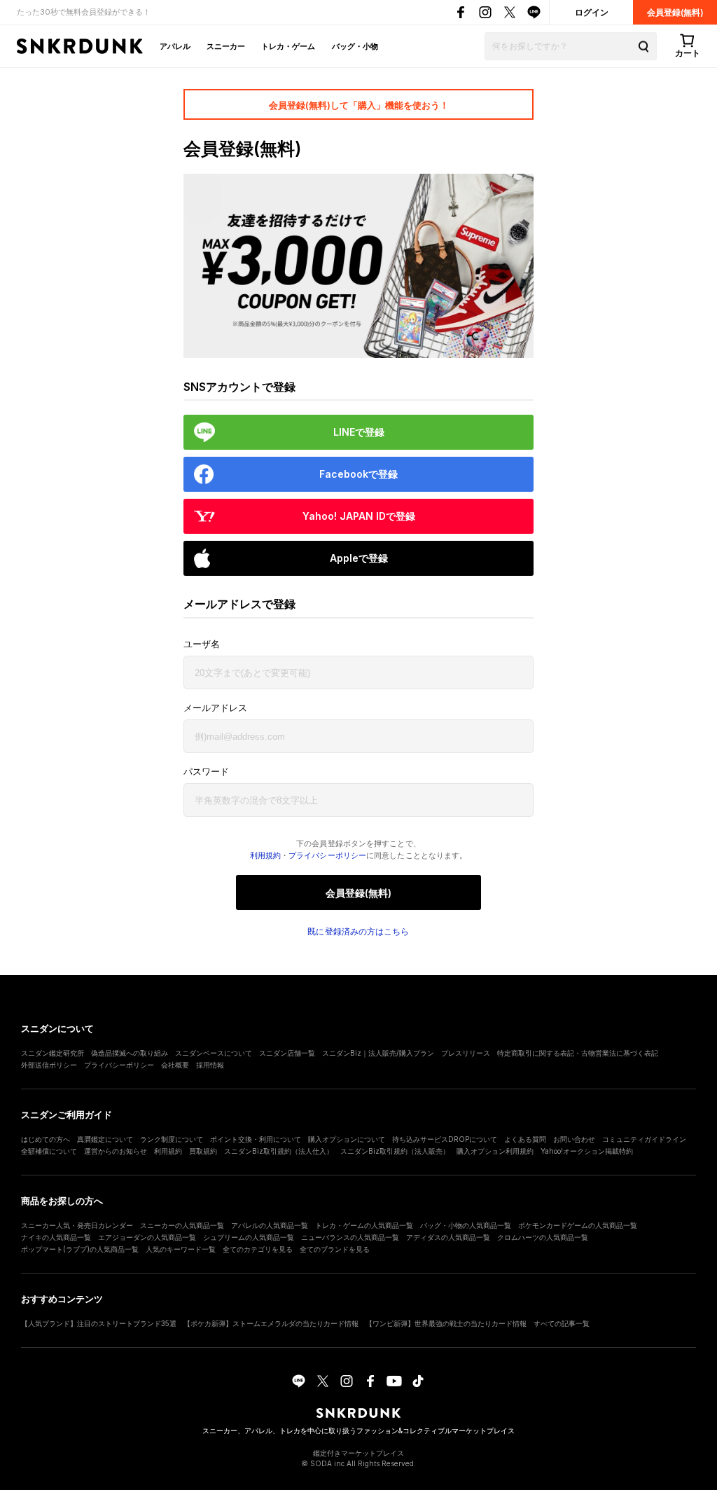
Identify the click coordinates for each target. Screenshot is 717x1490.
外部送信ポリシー (49, 1065)
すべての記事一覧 (562, 1323)
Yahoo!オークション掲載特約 (587, 1151)
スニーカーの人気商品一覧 (182, 1225)
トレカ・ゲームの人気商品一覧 (364, 1225)
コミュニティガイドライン (644, 1139)
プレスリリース (465, 1053)
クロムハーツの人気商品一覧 (542, 1237)
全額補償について (49, 1151)
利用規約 (265, 855)
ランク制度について (171, 1139)
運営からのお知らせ (115, 1151)
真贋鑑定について (105, 1139)
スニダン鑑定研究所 (52, 1053)
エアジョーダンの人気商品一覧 (147, 1237)
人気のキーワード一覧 (181, 1249)
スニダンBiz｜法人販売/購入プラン (378, 1053)
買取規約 (203, 1151)
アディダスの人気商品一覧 (448, 1237)
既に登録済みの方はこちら (358, 932)
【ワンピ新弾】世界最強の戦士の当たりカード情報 (446, 1323)
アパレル (175, 46)
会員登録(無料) (675, 12)
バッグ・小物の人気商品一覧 (465, 1225)
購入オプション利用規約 (495, 1151)
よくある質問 (525, 1139)
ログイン (591, 12)
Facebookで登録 (358, 474)
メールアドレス (215, 707)
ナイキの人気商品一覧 (56, 1237)
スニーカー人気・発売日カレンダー (77, 1225)
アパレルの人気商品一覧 (269, 1225)
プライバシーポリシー (327, 855)
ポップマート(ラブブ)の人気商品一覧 (80, 1249)
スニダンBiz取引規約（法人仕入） (278, 1151)
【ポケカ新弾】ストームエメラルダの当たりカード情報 (270, 1323)
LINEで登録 (358, 432)
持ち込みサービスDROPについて (444, 1139)
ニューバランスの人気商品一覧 (350, 1237)
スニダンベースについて (213, 1053)
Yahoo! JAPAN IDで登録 (358, 516)
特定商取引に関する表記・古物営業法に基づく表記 (577, 1053)
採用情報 (210, 1065)
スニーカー (226, 46)
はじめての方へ (45, 1139)
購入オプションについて (346, 1139)
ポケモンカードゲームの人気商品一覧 (577, 1225)
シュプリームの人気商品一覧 (248, 1237)
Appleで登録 (359, 558)
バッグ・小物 (355, 46)
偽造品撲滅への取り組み (129, 1053)
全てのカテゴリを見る (258, 1249)
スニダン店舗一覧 (287, 1053)
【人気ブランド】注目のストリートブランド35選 (98, 1323)
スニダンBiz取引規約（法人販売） (395, 1151)
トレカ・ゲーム (288, 46)
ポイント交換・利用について (255, 1139)
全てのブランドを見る (335, 1249)
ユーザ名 (201, 644)
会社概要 (175, 1065)
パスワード (206, 771)
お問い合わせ (574, 1139)
